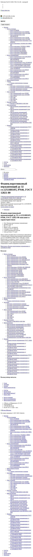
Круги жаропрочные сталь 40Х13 (19, 74)
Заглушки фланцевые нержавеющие (20, 90)
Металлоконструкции (13, 80)
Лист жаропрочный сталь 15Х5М (19, 93)
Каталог (6, 27)
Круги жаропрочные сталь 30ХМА (19, 31)
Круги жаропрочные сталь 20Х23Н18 (20, 56)
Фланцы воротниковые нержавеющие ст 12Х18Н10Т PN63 (20, 145)
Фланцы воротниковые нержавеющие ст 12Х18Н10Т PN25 (20, 154)
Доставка (6, 384)
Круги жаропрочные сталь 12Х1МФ (20, 39)
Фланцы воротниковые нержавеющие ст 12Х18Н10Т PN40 (20, 151)
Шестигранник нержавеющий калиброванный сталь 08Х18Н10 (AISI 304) (20, 122)
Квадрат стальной (12, 102)
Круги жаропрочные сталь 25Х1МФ (20, 33)
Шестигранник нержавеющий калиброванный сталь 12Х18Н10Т (19, 118)
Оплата (6, 386)
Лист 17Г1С (13, 96)
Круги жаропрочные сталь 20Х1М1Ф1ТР (17, 35)
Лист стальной (11, 91)
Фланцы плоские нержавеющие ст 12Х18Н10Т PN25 (19, 133)
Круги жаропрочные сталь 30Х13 (19, 78)
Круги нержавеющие (13, 55)
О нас (5, 163)
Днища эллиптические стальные (19, 83)
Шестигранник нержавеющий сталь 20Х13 (19, 324)
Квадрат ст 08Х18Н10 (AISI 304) (19, 103)
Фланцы (9, 125)
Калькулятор (7, 165)
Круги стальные (11, 29)
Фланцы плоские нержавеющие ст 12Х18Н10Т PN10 (19, 139)
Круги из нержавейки (10, 399)
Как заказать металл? (9, 393)
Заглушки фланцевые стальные (18, 89)
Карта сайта (7, 394)
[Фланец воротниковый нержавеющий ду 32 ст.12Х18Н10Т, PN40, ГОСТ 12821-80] (16, 198)
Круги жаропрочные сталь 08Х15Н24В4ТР (17, 58)
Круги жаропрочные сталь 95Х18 (19, 70)
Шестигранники (11, 105)
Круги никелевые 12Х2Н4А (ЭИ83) (20, 46)
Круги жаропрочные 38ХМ (17, 49)
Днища (9, 81)
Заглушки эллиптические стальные (19, 86)
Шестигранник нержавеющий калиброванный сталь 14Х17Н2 (19, 116)
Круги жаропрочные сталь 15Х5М (19, 37)
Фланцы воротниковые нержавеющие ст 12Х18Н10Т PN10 (20, 159)
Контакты (6, 166)
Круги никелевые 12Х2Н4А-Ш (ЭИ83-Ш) (18, 267)
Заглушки (9, 84)
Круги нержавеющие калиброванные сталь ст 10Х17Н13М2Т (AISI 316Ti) (20, 64)
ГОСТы (6, 162)
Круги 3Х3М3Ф (14, 30)
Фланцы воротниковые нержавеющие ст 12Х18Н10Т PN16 (20, 157)
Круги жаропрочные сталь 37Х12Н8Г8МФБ (17, 76)
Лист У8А (13, 100)
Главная (6, 173)
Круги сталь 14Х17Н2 (16, 61)
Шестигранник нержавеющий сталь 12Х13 (19, 325)
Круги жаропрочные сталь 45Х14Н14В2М (17, 72)
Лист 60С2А (13, 99)
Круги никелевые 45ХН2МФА (18, 53)
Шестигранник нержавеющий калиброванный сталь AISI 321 (18, 113)
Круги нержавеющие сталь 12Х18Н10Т (21, 62)
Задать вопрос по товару (7, 207)
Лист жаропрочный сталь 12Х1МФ (20, 94)
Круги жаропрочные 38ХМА (18, 50)
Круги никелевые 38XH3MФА (18, 52)
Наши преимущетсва (9, 387)
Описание (6, 209)
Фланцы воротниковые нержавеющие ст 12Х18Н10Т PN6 (20, 148)
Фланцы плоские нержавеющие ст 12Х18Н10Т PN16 (19, 136)
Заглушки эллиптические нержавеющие (21, 87)
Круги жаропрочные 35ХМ (17, 48)
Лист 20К (12, 97)
